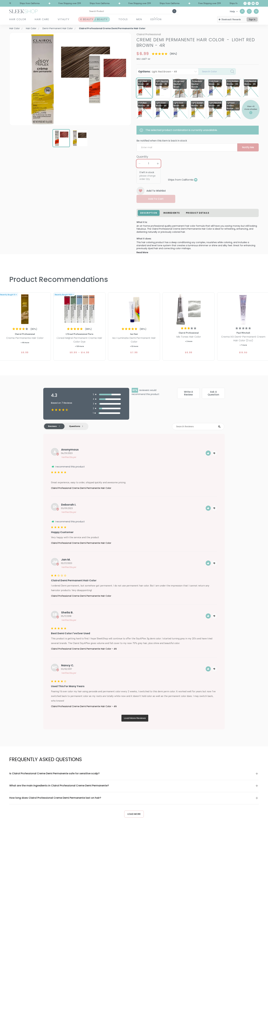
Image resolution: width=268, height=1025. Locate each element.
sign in (252, 19)
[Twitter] (249, 3)
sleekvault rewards (231, 19)
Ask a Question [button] (213, 393)
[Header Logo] (23, 11)
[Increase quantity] (157, 163)
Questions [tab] (74, 426)
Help (232, 11)
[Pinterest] (257, 3)
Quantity (142, 156)
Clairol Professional (148, 34)
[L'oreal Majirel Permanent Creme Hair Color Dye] (79, 308)
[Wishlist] (249, 11)
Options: (157, 71)
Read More (142, 252)
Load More (134, 814)
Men (139, 19)
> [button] (134, 718)
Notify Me (248, 147)
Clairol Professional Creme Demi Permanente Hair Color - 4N (84, 648)
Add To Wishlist (156, 191)
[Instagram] (253, 3)
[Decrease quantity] (139, 163)
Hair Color (17, 19)
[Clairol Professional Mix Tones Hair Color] (188, 308)
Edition (156, 19)
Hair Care (42, 19)
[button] (208, 453)
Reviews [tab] (52, 426)
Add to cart (155, 199)
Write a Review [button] (188, 393)
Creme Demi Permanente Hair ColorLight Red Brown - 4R (195, 42)
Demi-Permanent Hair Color (57, 28)
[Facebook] (245, 3)
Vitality (63, 19)
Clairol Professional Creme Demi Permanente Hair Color (81, 488)
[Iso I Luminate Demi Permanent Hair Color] (134, 308)
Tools (123, 19)
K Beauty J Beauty (93, 19)
